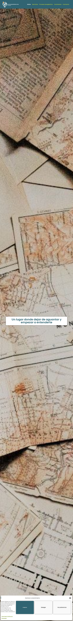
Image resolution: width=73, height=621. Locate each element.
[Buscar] (70, 4)
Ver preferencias (62, 607)
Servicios (35, 4)
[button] (70, 598)
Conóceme (57, 4)
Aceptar (25, 607)
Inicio (29, 4)
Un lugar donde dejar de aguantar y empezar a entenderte (37, 321)
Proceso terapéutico (46, 4)
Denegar (43, 607)
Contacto (66, 4)
